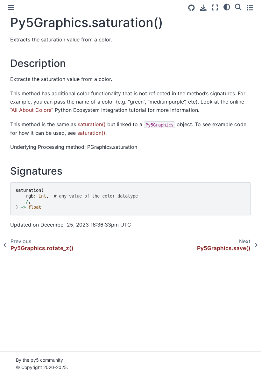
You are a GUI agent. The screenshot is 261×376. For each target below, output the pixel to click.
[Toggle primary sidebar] (11, 7)
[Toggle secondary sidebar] (250, 7)
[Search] (238, 6)
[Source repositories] (191, 8)
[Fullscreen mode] (215, 7)
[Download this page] (203, 8)
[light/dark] (227, 6)
